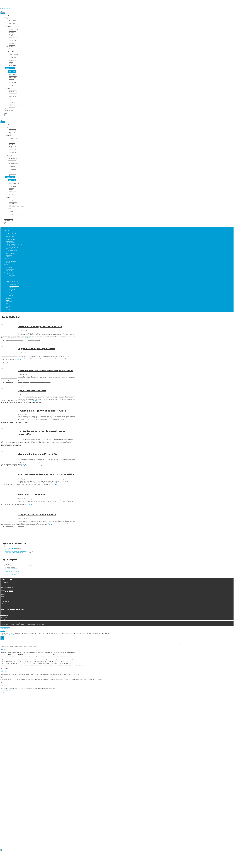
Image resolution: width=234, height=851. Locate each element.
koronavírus (28, 485)
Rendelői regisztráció (4, 616)
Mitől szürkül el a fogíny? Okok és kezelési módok (42, 411)
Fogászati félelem (13, 102)
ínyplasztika (33, 465)
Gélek (7, 300)
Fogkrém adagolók (10, 297)
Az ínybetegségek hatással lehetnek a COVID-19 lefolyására (46, 474)
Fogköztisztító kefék (10, 253)
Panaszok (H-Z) (9, 68)
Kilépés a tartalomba (5, 6)
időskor (28, 465)
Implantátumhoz (10, 269)
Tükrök (7, 310)
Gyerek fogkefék (12, 284)
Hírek (7, 18)
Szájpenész (11, 79)
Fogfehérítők (9, 293)
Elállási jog (2, 603)
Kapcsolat (2, 619)
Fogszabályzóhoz (10, 267)
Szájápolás (11, 104)
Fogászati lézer (12, 31)
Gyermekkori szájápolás (9, 272)
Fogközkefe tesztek (13, 91)
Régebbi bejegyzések (6, 532)
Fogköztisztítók (7, 252)
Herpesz (11, 69)
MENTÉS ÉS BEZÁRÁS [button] (5, 689)
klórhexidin (25, 402)
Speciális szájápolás (8, 266)
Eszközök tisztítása (10, 262)
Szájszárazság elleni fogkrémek (13, 248)
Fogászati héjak (12, 136)
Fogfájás (11, 62)
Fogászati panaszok (11, 340)
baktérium (20, 402)
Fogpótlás (11, 38)
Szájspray (8, 307)
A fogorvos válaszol (9, 111)
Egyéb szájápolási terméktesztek (16, 97)
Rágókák (11, 279)
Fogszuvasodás (12, 65)
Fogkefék (6, 231)
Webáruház (7, 108)
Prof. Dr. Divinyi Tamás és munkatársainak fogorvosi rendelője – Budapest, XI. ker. (21, 565)
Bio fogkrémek (9, 241)
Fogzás (10, 66)
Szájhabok (8, 306)
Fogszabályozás (12, 40)
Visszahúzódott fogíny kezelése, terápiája (37, 454)
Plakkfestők (8, 304)
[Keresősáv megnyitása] (1, 10)
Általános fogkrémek (10, 239)
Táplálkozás (12, 107)
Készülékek (8, 259)
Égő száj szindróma (13, 54)
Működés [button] (2, 647)
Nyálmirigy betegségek (14, 74)
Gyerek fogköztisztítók (14, 286)
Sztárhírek (11, 24)
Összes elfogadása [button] (13, 634)
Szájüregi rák (12, 83)
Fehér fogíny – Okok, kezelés (31, 494)
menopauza (38, 382)
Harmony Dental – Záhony (9, 562)
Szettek (8, 309)
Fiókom (5, 113)
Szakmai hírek (12, 23)
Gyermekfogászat (13, 209)
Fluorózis (11, 55)
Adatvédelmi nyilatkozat (5, 612)
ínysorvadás (40, 465)
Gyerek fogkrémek (13, 287)
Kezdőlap (6, 15)
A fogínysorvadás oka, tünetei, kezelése (37, 514)
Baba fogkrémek (12, 276)
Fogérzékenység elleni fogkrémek (14, 244)
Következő (19, 533)
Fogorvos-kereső (8, 110)
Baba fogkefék (12, 275)
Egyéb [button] (1, 685)
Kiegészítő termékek (8, 290)
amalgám (20, 422)
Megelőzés (8, 99)
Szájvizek (6, 264)
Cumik (10, 278)
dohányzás (25, 422)
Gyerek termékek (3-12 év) (12, 281)
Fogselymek (9, 256)
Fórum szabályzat (4, 614)
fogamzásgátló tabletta (23, 382)
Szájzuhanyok (7, 258)
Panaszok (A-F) (9, 46)
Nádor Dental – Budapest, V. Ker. (11, 568)
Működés (4, 649)
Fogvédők (8, 298)
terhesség (37, 340)
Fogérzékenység (12, 60)
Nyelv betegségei (13, 76)
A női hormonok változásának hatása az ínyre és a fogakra (45, 371)
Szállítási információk (4, 601)
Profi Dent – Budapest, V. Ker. (10, 574)
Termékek (2, 594)
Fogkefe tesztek (12, 90)
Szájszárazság (12, 82)
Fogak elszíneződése (13, 57)
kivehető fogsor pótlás (17, 552)
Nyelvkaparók (9, 301)
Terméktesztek (9, 88)
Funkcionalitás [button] (3, 666)
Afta (10, 48)
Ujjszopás (11, 195)
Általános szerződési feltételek (6, 598)
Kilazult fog (12, 73)
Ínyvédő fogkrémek (10, 245)
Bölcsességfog (12, 52)
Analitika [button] (2, 675)
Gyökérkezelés (12, 43)
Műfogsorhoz (9, 270)
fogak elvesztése (22, 465)
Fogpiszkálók (9, 255)
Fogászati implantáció (14, 29)
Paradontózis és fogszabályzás (19, 551)
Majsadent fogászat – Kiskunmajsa (11, 571)
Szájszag (11, 80)
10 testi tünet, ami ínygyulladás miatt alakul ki (40, 327)
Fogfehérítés (12, 34)
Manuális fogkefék (10, 236)
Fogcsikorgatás (12, 59)
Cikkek (5, 17)
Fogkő (10, 63)
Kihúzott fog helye (16, 546)
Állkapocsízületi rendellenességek (12, 50)
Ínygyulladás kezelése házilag (32, 391)
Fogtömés (11, 150)
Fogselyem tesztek (13, 94)
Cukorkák (8, 292)
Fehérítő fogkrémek (10, 242)
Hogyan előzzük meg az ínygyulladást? (36, 349)
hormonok (32, 382)
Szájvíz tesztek (12, 96)
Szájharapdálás (12, 77)
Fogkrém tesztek (13, 93)
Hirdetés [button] (2, 680)
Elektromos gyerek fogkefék (15, 283)
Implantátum (14, 549)
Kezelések (8, 26)
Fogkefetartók (9, 295)
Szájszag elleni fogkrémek (12, 247)
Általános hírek (12, 20)
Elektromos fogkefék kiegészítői (13, 234)
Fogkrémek (6, 238)
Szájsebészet (12, 45)
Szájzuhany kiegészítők (11, 261)
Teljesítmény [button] (3, 671)
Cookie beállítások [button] (4, 634)
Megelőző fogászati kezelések (16, 105)
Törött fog (11, 85)
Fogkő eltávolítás (13, 37)
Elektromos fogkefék (11, 233)
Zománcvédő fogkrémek (11, 250)
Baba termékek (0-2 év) (11, 273)
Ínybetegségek (12, 71)
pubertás (43, 382)
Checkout (2, 631)
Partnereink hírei (13, 21)
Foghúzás (11, 35)
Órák (7, 303)
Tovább (29, 337)
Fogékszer (11, 32)
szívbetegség (31, 340)
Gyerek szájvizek (12, 289)
